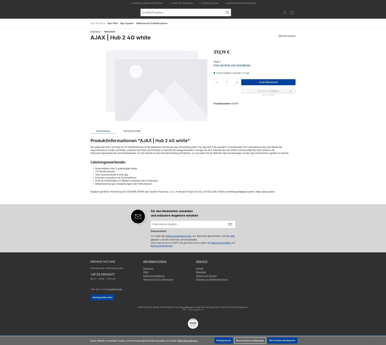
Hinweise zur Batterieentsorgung (211, 279)
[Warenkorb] (292, 12)
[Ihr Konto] (284, 12)
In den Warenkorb (268, 82)
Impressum (148, 268)
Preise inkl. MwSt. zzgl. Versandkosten (232, 65)
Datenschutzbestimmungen (179, 236)
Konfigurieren (223, 340)
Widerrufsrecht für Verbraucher (158, 279)
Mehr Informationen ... (188, 340)
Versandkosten (186, 307)
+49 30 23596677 (102, 274)
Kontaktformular (114, 289)
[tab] (103, 131)
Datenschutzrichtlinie (221, 243)
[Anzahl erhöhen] (237, 82)
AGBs (146, 272)
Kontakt (199, 268)
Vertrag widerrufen (102, 297)
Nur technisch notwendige (250, 340)
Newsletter (201, 272)
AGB (232, 236)
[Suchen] (227, 12)
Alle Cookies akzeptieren (282, 340)
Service (202, 261)
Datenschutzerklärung (154, 276)
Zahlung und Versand (206, 276)
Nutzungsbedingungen (161, 246)
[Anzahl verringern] (217, 82)
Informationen (154, 261)
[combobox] (182, 12)
